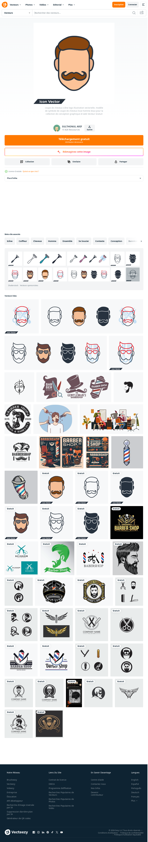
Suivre (88, 129)
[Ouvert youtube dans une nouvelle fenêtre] (61, 832)
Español (133, 784)
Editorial (57, 4)
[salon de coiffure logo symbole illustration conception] (93, 558)
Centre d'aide (95, 779)
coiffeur (23, 241)
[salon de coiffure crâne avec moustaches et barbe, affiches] (61, 452)
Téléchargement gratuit (72, 140)
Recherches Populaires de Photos (60, 800)
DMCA (51, 784)
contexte (99, 241)
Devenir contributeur (95, 793)
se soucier (84, 241)
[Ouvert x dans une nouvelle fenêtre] (57, 832)
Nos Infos (93, 788)
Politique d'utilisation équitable (125, 834)
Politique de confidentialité (129, 832)
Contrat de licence (56, 779)
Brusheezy (12, 779)
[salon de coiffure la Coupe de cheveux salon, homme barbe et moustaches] (21, 452)
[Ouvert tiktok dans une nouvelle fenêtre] (52, 832)
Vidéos (42, 4)
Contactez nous (96, 784)
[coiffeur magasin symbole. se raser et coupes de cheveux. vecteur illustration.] (18, 419)
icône (9, 241)
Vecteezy (11, 784)
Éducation (11, 796)
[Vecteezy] (5, 5)
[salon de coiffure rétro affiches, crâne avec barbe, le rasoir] (97, 452)
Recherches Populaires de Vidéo (60, 807)
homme (52, 241)
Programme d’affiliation (59, 788)
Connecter (130, 4)
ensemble (67, 241)
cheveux (37, 241)
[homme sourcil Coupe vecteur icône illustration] (19, 387)
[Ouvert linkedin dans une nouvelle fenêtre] (43, 832)
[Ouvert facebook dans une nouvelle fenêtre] (34, 832)
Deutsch (133, 792)
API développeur (15, 800)
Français (133, 796)
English (133, 779)
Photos (29, 4)
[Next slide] (136, 241)
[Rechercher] (132, 12)
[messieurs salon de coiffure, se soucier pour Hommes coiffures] (74, 387)
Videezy (10, 788)
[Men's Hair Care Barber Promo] (74, 693)
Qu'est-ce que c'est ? (31, 171)
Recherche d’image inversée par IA (16, 806)
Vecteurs (14, 4)
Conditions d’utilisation (106, 832)
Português (134, 788)
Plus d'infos (12, 178)
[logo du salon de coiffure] (126, 522)
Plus (70, 4)
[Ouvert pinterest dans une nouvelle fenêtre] (48, 832)
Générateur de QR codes (18, 818)
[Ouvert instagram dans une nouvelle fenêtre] (38, 832)
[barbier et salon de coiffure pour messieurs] (111, 419)
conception (116, 241)
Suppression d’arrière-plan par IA (19, 812)
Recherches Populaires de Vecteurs (60, 793)
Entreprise (12, 792)
